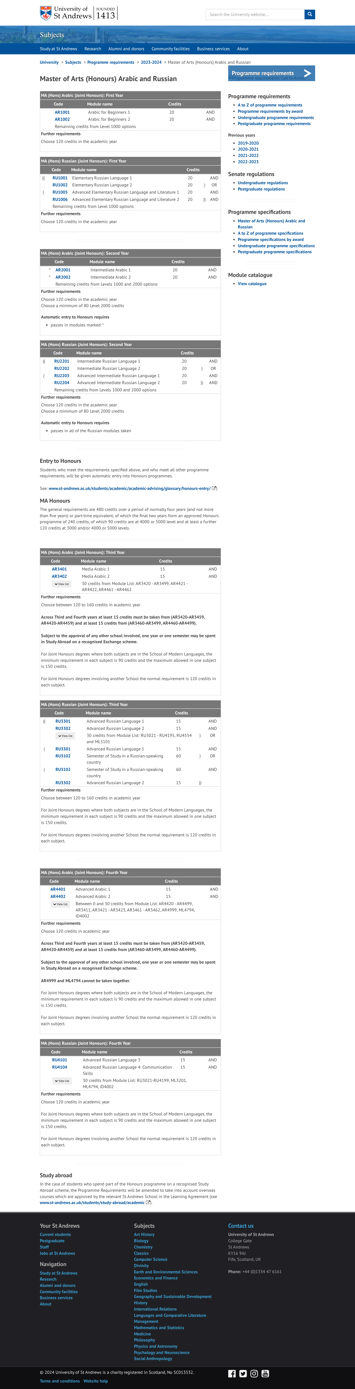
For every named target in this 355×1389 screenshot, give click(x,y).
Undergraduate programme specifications (276, 245)
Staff (44, 1247)
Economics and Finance (156, 1278)
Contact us (241, 1225)
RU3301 (63, 721)
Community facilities (171, 48)
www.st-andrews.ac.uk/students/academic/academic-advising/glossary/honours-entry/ (130, 488)
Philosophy (144, 1340)
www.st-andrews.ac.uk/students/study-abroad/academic (92, 1202)
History (141, 1302)
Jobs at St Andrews (57, 1253)
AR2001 (63, 270)
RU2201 (61, 361)
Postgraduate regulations (261, 189)
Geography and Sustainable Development (173, 1296)
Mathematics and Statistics (159, 1327)
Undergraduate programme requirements (276, 117)
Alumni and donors (126, 48)
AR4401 (57, 889)
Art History (144, 1234)
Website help (96, 1381)
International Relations (155, 1309)
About (242, 48)
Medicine (142, 1334)
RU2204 (61, 382)
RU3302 (63, 728)
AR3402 (59, 576)
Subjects (52, 34)
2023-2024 (151, 62)
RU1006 (60, 199)
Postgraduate (52, 1240)
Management (146, 1321)
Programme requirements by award (270, 111)
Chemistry (143, 1247)
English (141, 1284)
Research (93, 48)
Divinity (141, 1265)
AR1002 (62, 119)
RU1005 (60, 192)
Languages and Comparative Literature (170, 1315)
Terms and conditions (60, 1381)
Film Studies (145, 1290)
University (49, 62)
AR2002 (63, 277)
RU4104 (59, 1067)
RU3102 (63, 756)
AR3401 (59, 569)
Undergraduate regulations (263, 182)
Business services (213, 48)
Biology (141, 1240)
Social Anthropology (153, 1358)
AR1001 (62, 112)
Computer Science (150, 1259)
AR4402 (57, 896)
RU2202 (61, 368)
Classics (141, 1253)
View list (63, 584)
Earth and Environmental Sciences (166, 1272)
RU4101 (59, 1060)
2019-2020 (248, 143)
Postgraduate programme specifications (275, 251)
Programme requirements (110, 62)
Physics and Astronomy (156, 1346)
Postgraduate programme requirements (274, 123)
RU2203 (61, 375)
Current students (55, 1234)
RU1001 (60, 178)
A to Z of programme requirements (270, 105)
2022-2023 (248, 161)
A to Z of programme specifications (270, 233)
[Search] (310, 14)
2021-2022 (248, 155)
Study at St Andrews (58, 48)
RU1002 (60, 185)
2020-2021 (248, 149)
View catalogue (252, 283)
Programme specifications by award (271, 239)
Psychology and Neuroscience (162, 1352)
